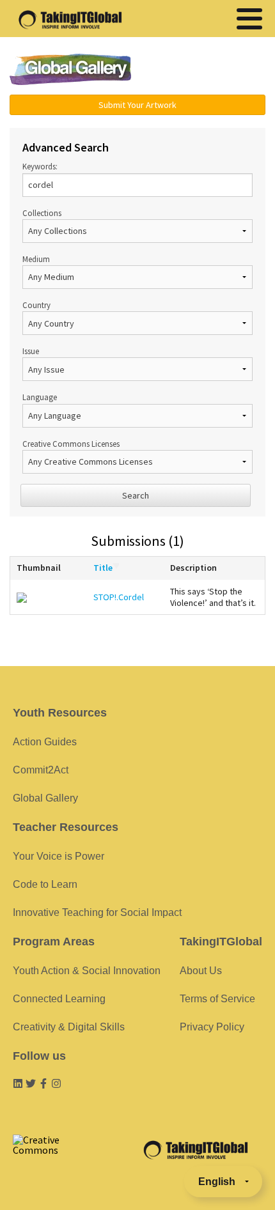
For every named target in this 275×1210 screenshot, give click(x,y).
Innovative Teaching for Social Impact (97, 912)
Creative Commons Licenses (71, 443)
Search (135, 495)
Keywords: (40, 166)
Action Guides (45, 741)
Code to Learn (45, 884)
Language (39, 397)
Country (36, 305)
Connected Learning (59, 998)
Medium (36, 259)
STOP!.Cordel (118, 597)
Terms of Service (217, 998)
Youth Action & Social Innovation (87, 970)
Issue (30, 351)
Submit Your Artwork (137, 105)
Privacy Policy (212, 1026)
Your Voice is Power (58, 856)
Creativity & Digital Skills (69, 1026)
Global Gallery (70, 69)
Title (103, 567)
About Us (201, 970)
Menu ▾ (208, 70)
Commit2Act (40, 769)
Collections (41, 213)
